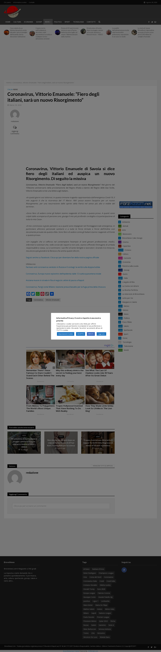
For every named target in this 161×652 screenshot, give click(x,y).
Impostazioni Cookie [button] (65, 334)
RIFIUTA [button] (90, 334)
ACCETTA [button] (80, 334)
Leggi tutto (101, 334)
